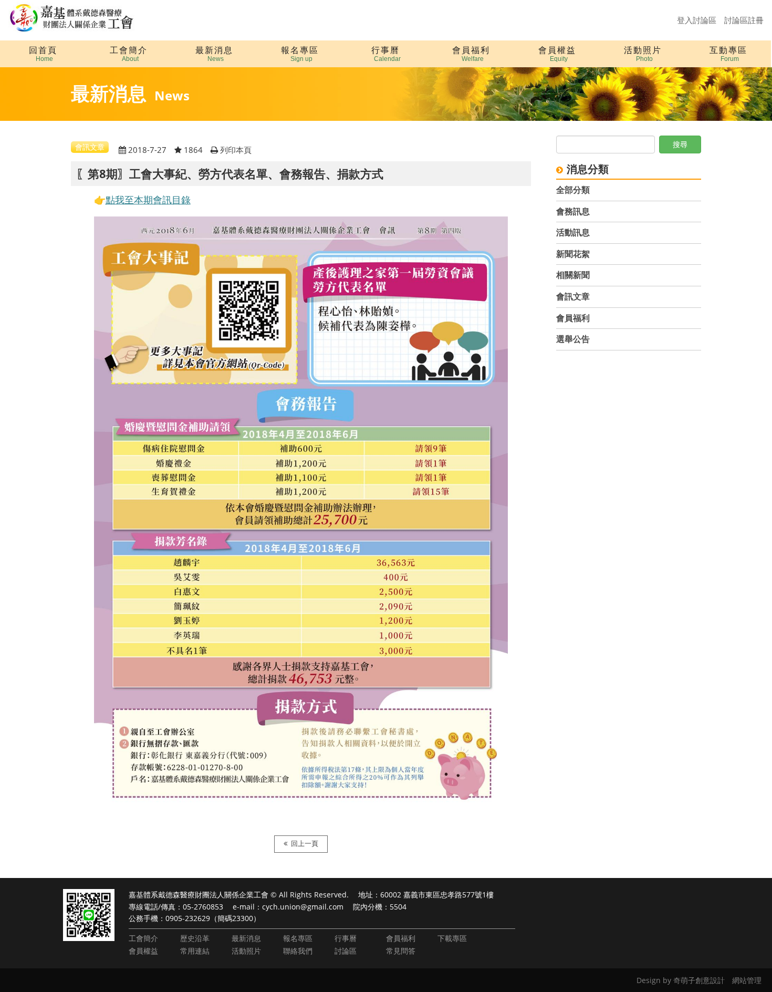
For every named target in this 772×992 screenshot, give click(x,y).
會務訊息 (573, 211)
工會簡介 (143, 938)
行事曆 (346, 938)
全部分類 (573, 189)
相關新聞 (573, 275)
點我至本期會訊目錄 (148, 199)
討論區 (346, 951)
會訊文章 (573, 296)
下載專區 (452, 938)
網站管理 (746, 980)
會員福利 (573, 318)
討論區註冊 (744, 20)
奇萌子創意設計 (699, 980)
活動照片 (246, 951)
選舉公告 (573, 339)
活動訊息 (573, 232)
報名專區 (297, 938)
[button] (128, 53)
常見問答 (400, 951)
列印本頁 (236, 149)
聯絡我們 (297, 951)
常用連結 (195, 951)
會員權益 (143, 951)
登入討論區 (696, 20)
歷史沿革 (195, 938)
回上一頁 (304, 844)
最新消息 (246, 938)
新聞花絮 (573, 254)
